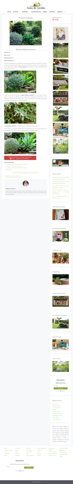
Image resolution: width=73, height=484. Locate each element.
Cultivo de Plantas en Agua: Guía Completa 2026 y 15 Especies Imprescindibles (60, 192)
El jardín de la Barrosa (56, 413)
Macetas (39, 453)
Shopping (52, 11)
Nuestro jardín (29, 172)
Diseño (16, 451)
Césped (16, 450)
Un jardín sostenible (56, 407)
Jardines (24, 11)
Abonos (5, 448)
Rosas (61, 456)
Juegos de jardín (60, 146)
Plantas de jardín (35, 172)
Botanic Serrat (55, 404)
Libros (45, 11)
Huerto (27, 453)
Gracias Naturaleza (56, 419)
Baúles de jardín (60, 98)
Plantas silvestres (63, 452)
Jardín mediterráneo (42, 448)
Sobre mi (60, 11)
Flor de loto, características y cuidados (14, 166)
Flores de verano (23, 172)
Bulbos (5, 455)
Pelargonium (9, 169)
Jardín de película (30, 455)
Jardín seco (40, 450)
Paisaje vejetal (55, 417)
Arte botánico (7, 453)
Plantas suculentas (63, 454)
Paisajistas (51, 450)
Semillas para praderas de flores (60, 50)
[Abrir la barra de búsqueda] (65, 11)
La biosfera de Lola (56, 405)
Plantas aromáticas (52, 451)
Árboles (5, 451)
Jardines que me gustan (57, 415)
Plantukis (54, 409)
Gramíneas (28, 448)
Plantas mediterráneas (63, 450)
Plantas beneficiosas (53, 453)
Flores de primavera (16, 172)
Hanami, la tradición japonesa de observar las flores (14, 177)
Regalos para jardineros (60, 130)
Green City (28, 450)
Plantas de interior (52, 455)
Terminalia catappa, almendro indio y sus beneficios (17, 164)
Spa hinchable (60, 82)
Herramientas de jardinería (61, 66)
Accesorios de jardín (8, 450)
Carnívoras (17, 448)
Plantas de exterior (64, 448)
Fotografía (17, 455)
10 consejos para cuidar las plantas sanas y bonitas (17, 167)
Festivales (17, 453)
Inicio (9, 11)
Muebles (39, 455)
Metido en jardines (56, 411)
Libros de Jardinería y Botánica (61, 34)
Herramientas (29, 451)
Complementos (36, 11)
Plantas (15, 11)
